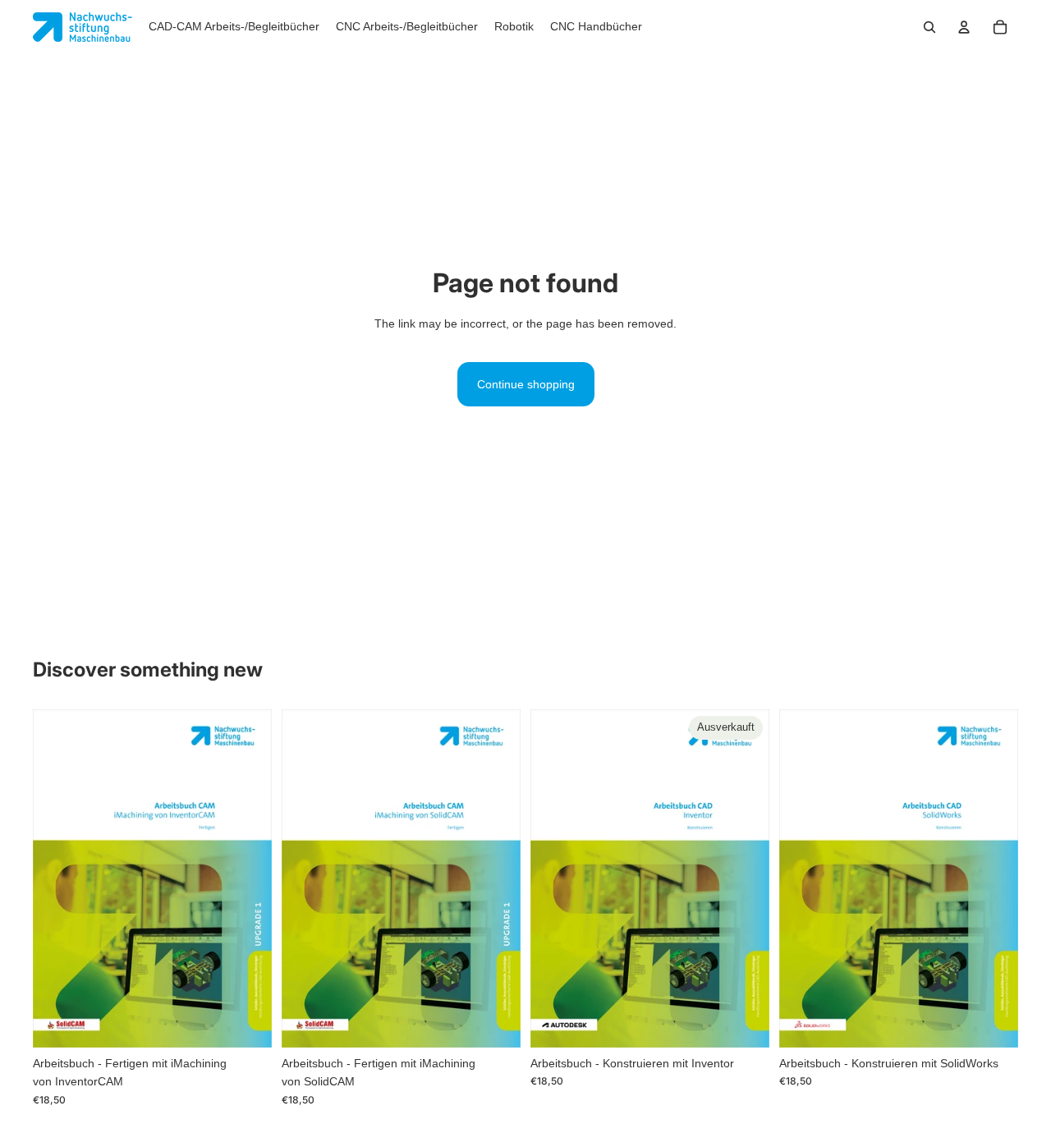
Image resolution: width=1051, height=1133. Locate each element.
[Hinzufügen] (246, 1022)
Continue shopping (526, 384)
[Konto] (964, 27)
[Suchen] (929, 27)
